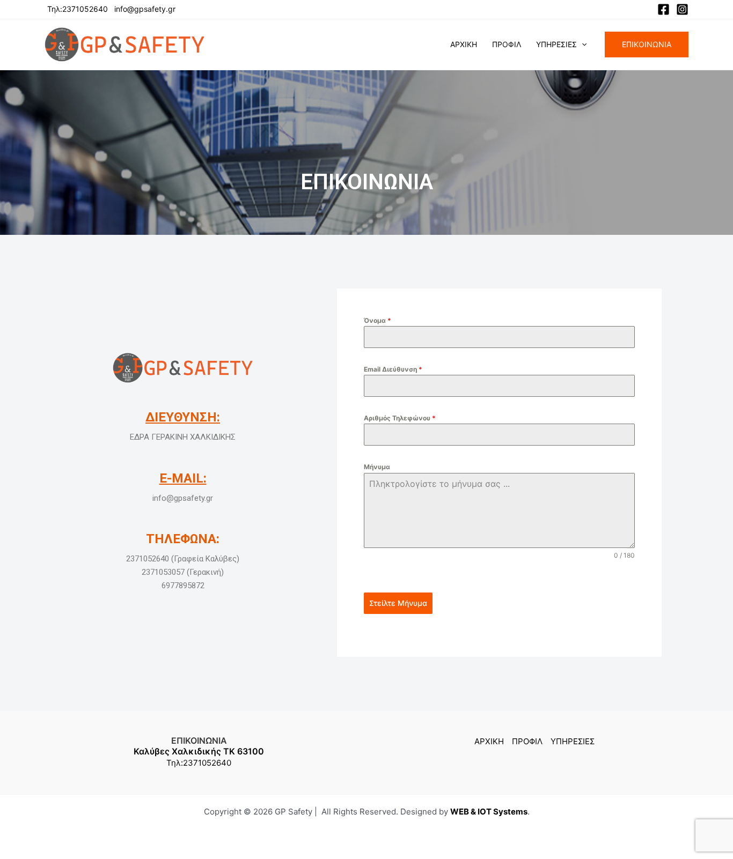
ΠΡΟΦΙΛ (506, 44)
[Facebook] (663, 9)
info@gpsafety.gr (144, 8)
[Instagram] (682, 9)
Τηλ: (174, 763)
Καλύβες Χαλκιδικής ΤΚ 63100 (199, 751)
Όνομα (377, 320)
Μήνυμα (377, 467)
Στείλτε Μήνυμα (398, 603)
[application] (582, 44)
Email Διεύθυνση (393, 369)
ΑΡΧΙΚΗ (463, 44)
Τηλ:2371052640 (77, 8)
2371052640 (207, 763)
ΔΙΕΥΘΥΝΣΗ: (182, 417)
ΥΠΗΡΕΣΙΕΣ (556, 44)
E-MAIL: (183, 478)
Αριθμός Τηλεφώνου (400, 418)
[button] (646, 44)
